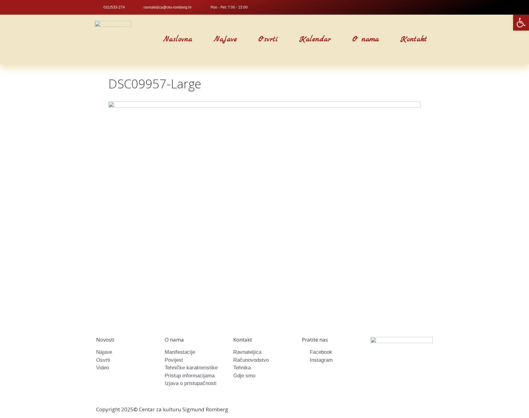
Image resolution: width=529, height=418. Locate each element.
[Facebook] (421, 7)
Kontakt (413, 39)
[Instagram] (431, 7)
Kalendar (315, 39)
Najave (225, 39)
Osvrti (268, 39)
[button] (143, 39)
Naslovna (177, 39)
